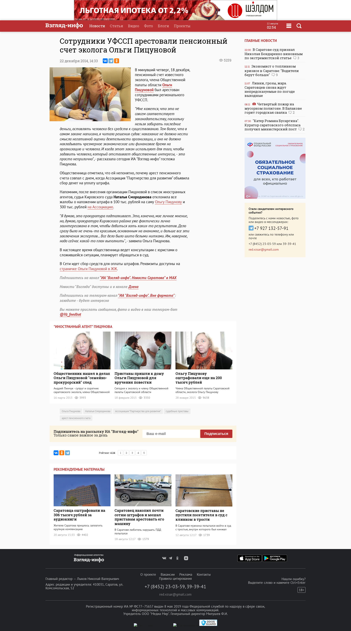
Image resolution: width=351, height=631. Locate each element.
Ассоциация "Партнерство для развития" (138, 411)
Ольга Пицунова (71, 411)
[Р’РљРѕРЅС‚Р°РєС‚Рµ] (105, 60)
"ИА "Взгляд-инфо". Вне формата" (146, 295)
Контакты (204, 574)
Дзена (133, 286)
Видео (133, 25)
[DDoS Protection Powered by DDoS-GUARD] (208, 625)
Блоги (163, 25)
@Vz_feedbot (70, 314)
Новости (97, 25)
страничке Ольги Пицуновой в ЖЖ (88, 268)
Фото (148, 25)
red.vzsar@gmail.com (264, 249)
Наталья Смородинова (97, 411)
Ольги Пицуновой (153, 87)
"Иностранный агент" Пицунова (83, 326)
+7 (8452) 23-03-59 (262, 244)
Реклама (185, 574)
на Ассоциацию (100, 206)
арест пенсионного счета (76, 418)
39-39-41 (289, 244)
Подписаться (216, 434)
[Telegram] (110, 60)
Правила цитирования (175, 578)
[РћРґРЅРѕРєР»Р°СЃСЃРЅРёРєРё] (116, 60)
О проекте (148, 574)
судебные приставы (177, 411)
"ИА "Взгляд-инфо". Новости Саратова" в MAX (138, 277)
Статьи (116, 25)
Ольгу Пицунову (168, 201)
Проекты (182, 25)
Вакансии (168, 574)
